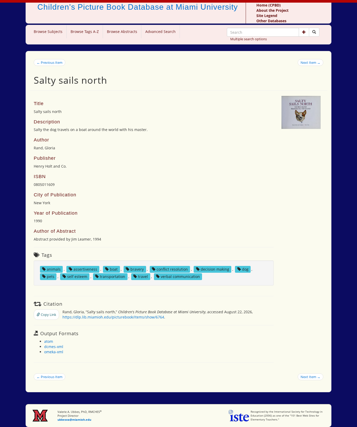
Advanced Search (160, 31)
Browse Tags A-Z (85, 31)
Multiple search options (248, 39)
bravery (137, 269)
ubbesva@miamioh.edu (74, 420)
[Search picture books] (314, 32)
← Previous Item (49, 62)
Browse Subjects (48, 31)
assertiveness (85, 269)
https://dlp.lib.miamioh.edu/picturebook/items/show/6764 (113, 317)
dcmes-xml (53, 346)
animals (54, 269)
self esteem (77, 276)
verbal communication (180, 276)
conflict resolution (172, 269)
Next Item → (310, 62)
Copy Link (48, 314)
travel (143, 276)
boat (114, 269)
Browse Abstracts (122, 31)
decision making (215, 269)
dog (245, 269)
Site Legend (266, 15)
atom (48, 341)
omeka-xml (53, 351)
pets (50, 276)
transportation (112, 276)
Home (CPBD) (268, 5)
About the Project (272, 10)
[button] (304, 32)
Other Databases (271, 20)
